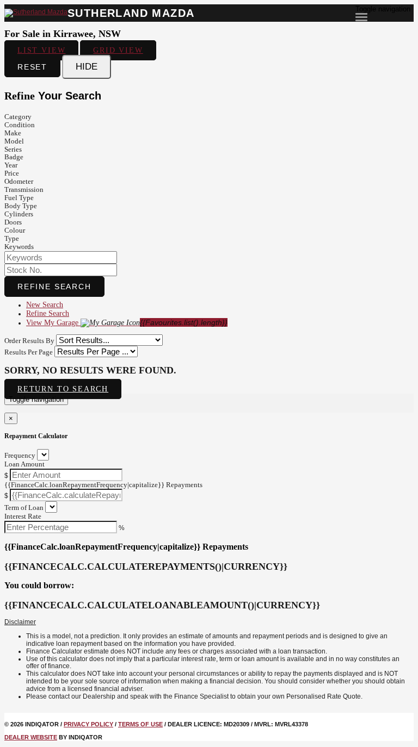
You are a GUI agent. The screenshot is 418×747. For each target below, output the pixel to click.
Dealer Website (30, 737)
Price (11, 173)
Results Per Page (28, 352)
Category (18, 117)
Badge (13, 157)
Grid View (118, 50)
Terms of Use (140, 724)
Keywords (19, 246)
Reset (32, 67)
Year (10, 165)
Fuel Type (19, 198)
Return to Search (62, 389)
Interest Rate (22, 516)
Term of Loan (24, 507)
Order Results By (29, 341)
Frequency (19, 455)
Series (13, 149)
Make (12, 133)
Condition (19, 125)
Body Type (20, 206)
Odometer (18, 181)
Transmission (24, 189)
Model (14, 141)
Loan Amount (24, 464)
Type (11, 238)
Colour (14, 230)
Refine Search (54, 286)
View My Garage (127, 322)
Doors (13, 222)
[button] (209, 622)
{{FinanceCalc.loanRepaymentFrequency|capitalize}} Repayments (103, 485)
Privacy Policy (88, 724)
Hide (86, 66)
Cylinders (18, 214)
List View (41, 50)
